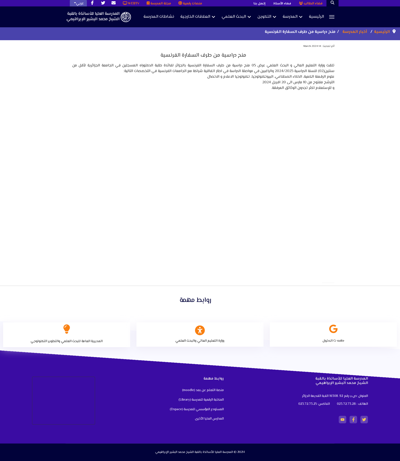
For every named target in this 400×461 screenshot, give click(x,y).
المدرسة (290, 17)
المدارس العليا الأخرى (209, 418)
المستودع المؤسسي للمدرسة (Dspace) (197, 409)
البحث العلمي (234, 17)
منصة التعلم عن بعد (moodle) (202, 390)
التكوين (264, 17)
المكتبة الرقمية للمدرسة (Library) (201, 399)
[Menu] (331, 17)
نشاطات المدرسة (159, 17)
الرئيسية (316, 17)
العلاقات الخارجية (195, 17)
